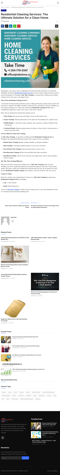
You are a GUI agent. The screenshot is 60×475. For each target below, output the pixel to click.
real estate (21, 395)
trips (55, 395)
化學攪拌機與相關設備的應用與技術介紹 (12, 364)
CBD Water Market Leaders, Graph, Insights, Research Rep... (44, 238)
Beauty (14, 395)
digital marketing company (26, 399)
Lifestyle (21, 392)
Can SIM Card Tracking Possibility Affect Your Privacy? (26, 355)
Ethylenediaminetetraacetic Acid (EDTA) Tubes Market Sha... (15, 238)
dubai (35, 395)
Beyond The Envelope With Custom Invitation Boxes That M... (14, 265)
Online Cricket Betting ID (48, 392)
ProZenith (28, 395)
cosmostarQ (4, 365)
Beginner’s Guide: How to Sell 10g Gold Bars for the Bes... (14, 320)
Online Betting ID (6, 395)
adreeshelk (33, 295)
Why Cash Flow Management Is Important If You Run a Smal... (44, 292)
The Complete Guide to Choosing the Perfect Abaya (26, 346)
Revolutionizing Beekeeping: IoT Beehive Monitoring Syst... (50, 433)
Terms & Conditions (52, 471)
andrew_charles (35, 444)
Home (2, 7)
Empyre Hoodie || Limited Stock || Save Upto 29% (25, 336)
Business (7, 7)
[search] (58, 2)
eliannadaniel (3, 322)
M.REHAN (14, 338)
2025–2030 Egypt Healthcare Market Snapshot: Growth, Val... (28, 369)
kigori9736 (13, 217)
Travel (15, 392)
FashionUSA (41, 395)
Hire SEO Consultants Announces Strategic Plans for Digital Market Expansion (45, 206)
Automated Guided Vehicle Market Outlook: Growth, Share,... (14, 275)
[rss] (3, 437)
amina (13, 356)
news (8, 399)
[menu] (2, 2)
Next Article (34, 203)
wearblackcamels (15, 347)
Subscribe (25, 458)
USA (3, 399)
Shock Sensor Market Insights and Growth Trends (17, 206)
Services (49, 395)
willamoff (44, 437)
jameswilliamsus (15, 371)
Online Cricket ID (36, 392)
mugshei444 (3, 268)
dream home (15, 399)
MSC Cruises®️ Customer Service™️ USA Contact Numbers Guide (44, 441)
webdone (38, 399)
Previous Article (25, 203)
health (9, 392)
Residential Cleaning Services (24, 93)
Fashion (4, 392)
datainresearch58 (4, 241)
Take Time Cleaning (13, 189)
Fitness (27, 392)
